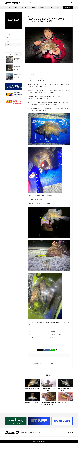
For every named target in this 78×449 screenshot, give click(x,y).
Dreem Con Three (40, 355)
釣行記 (8, 44)
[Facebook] (70, 432)
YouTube (8, 34)
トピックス (18, 54)
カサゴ (44, 355)
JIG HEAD (33, 7)
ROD (16, 7)
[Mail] (72, 432)
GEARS (51, 7)
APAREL (58, 7)
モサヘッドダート (57, 355)
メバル (53, 355)
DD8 (36, 355)
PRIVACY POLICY (56, 438)
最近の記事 (10, 54)
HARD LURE (42, 7)
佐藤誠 (61, 355)
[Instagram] (68, 432)
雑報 (8, 47)
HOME (9, 7)
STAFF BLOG (67, 7)
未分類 (8, 37)
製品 (8, 41)
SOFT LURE (24, 7)
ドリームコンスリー (48, 355)
